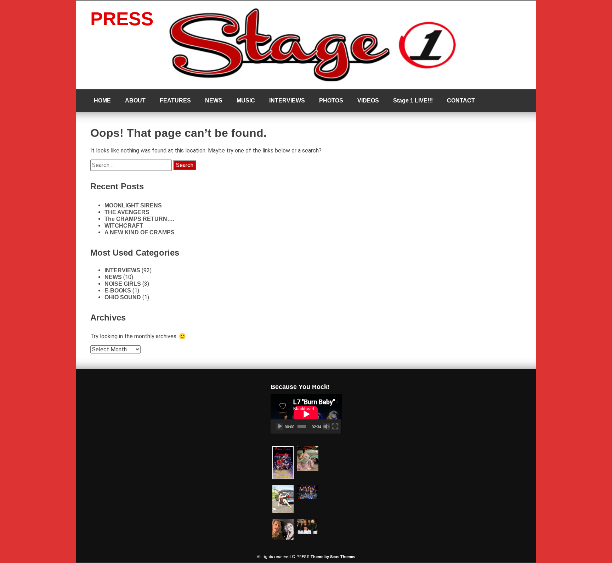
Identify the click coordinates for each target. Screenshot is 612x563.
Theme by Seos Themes (333, 556)
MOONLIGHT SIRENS (133, 205)
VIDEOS (368, 100)
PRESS (121, 18)
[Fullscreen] (335, 426)
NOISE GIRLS (122, 284)
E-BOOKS (117, 291)
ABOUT (135, 100)
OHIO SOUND (122, 297)
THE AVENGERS (126, 212)
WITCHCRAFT (123, 226)
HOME (102, 100)
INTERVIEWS (287, 100)
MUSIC (246, 100)
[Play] (279, 426)
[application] (306, 414)
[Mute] (326, 426)
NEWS (213, 100)
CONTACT (461, 100)
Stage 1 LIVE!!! (413, 100)
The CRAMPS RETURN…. (139, 219)
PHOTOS (331, 100)
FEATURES (175, 100)
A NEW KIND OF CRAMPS (139, 232)
